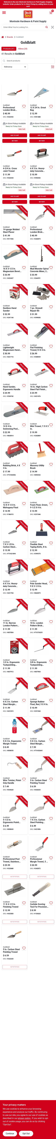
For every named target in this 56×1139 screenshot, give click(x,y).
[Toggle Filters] (52, 66)
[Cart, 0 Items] (50, 12)
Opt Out (26, 1133)
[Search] (47, 27)
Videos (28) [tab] (22, 49)
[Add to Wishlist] (24, 106)
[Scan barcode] (52, 27)
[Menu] (4, 12)
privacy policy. (24, 1118)
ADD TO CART (15, 135)
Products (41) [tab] (8, 49)
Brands (10, 37)
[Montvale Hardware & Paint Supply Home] (28, 14)
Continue (10, 1133)
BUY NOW (15, 141)
